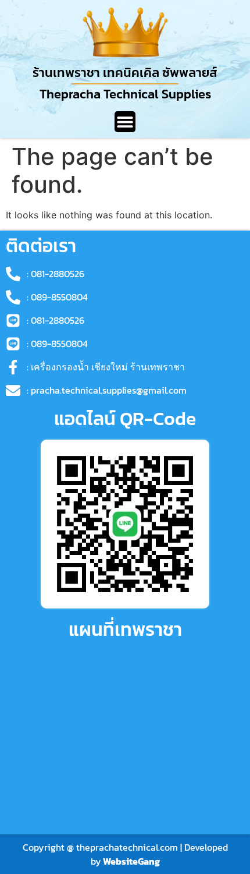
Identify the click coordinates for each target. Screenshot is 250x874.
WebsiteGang (131, 861)
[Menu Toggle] (125, 121)
